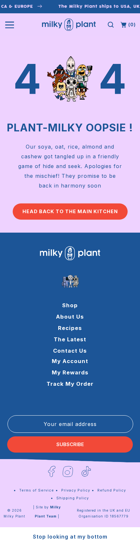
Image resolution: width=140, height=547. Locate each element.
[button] (111, 25)
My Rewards (70, 372)
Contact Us (70, 350)
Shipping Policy (72, 498)
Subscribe (70, 444)
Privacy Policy (75, 490)
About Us (70, 316)
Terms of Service (36, 490)
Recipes (70, 328)
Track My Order (70, 384)
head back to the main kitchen (70, 211)
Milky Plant (14, 516)
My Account (70, 361)
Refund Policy (111, 490)
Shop (70, 305)
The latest (70, 339)
